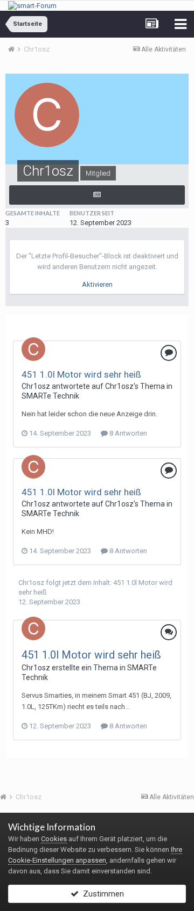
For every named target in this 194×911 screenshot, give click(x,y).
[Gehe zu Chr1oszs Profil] (33, 349)
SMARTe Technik (50, 396)
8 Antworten (127, 433)
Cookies (54, 839)
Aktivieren (97, 284)
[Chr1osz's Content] (97, 195)
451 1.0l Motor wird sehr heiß (81, 374)
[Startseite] (15, 49)
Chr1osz (36, 386)
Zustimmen (101, 894)
